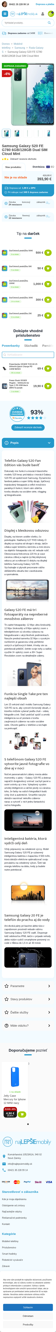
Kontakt (6, 1224)
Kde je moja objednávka (14, 1199)
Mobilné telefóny (10, 1241)
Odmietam (28, 1316)
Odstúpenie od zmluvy (13, 1205)
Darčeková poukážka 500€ (21, 251)
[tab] (28, 1124)
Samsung (19, 47)
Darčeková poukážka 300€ (21, 298)
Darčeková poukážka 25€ (20, 313)
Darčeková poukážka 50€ (20, 266)
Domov (6, 44)
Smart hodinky (9, 1253)
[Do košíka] (48, 253)
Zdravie (6, 1266)
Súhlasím (28, 1307)
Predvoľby (28, 1324)
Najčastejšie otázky (12, 1211)
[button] (5, 14)
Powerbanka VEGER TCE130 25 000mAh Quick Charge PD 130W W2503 (23, 366)
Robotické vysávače (12, 1260)
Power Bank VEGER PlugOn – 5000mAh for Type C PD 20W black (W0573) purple (19, 384)
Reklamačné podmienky (14, 1217)
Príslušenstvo (9, 1247)
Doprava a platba (45, 4)
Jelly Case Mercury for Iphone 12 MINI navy (15, 1099)
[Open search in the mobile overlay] (28, 23)
